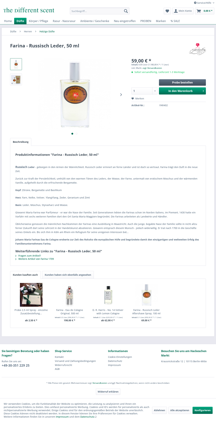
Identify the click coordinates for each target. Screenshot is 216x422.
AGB (57, 369)
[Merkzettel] (167, 11)
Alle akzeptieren (179, 410)
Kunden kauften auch (25, 274)
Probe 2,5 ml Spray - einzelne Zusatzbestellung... (31, 311)
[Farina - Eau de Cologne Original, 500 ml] (69, 295)
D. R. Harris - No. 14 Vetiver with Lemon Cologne (107, 311)
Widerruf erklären (108, 391)
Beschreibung (21, 141)
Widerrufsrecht (63, 365)
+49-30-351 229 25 (16, 365)
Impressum (114, 365)
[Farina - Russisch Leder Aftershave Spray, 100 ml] (146, 295)
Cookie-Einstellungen (120, 356)
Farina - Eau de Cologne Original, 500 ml (69, 311)
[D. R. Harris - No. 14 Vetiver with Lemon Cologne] (108, 295)
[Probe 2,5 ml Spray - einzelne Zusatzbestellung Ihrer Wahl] (31, 295)
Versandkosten (99, 383)
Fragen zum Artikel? (29, 255)
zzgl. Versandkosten (152, 68)
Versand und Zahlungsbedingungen (75, 361)
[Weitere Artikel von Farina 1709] (197, 49)
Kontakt (59, 356)
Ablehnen (159, 410)
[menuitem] (99, 11)
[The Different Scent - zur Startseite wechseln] (28, 12)
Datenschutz (115, 361)
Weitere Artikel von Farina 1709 (36, 258)
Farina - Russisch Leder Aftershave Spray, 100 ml (146, 311)
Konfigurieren (203, 410)
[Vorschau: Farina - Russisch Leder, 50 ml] (16, 64)
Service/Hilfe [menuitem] (204, 2)
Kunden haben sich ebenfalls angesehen (68, 274)
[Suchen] (125, 11)
